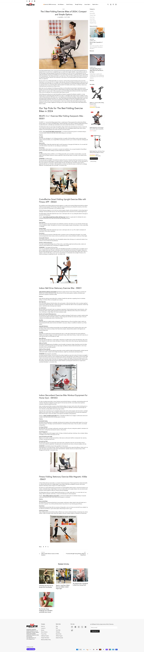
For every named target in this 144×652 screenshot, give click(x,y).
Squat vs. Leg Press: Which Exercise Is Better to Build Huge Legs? (62, 587)
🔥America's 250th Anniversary (49, 4)
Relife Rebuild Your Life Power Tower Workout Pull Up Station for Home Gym (97, 152)
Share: (40, 546)
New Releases (61, 4)
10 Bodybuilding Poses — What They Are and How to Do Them (96, 70)
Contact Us (43, 628)
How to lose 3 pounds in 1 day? (96, 43)
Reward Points (58, 634)
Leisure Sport (87, 4)
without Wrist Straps (93, 158)
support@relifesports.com (31, 637)
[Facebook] (34, 1)
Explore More (95, 4)
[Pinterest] (45, 546)
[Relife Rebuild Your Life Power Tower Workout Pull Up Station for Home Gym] (97, 141)
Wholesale (58, 632)
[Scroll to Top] (142, 646)
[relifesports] (30, 4)
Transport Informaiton (45, 637)
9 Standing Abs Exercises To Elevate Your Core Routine (46, 586)
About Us (43, 626)
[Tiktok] (32, 1)
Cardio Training (69, 4)
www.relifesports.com (30, 639)
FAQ (57, 628)
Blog (64, 9)
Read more (92, 50)
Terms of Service (44, 632)
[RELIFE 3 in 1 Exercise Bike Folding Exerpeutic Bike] (97, 93)
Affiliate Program (59, 635)
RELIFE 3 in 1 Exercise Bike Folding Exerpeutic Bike (97, 103)
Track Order (58, 630)
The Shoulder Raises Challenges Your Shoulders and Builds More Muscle (45, 610)
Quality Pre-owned (59, 637)
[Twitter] (48, 546)
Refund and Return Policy (46, 639)
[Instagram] (26, 1)
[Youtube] (29, 1)
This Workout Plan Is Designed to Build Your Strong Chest (80, 584)
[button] (116, 4)
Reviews (42, 630)
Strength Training (78, 4)
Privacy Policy (43, 634)
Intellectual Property (45, 635)
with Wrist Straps (93, 161)
